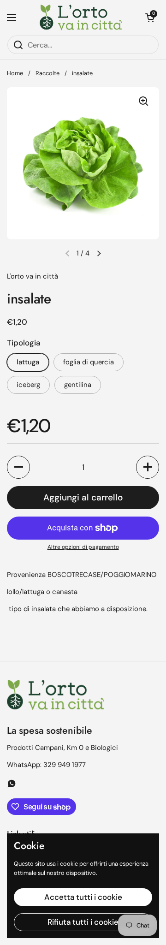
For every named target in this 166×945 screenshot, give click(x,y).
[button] (150, 17)
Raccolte (47, 73)
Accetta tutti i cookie (83, 897)
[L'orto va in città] (81, 17)
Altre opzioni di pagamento (83, 547)
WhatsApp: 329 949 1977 (46, 764)
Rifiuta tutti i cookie (83, 922)
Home (15, 73)
